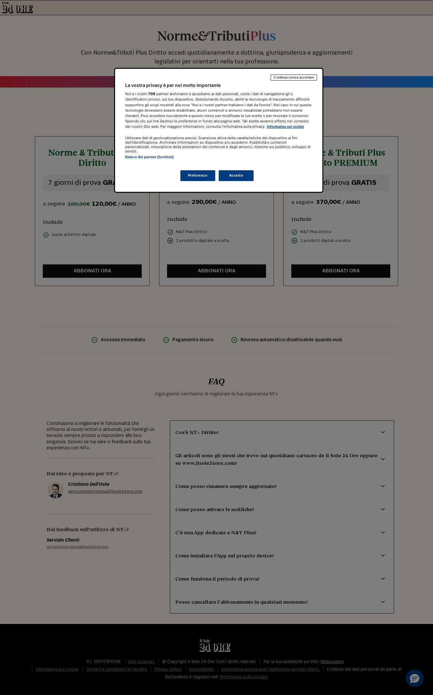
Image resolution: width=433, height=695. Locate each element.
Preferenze (198, 176)
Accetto (236, 176)
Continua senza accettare (294, 77)
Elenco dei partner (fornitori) (149, 157)
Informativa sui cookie (285, 126)
